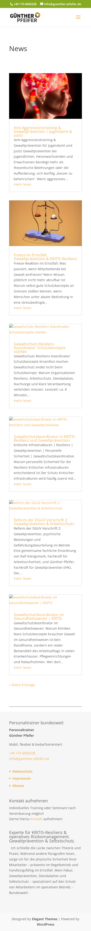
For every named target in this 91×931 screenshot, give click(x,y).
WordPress (45, 924)
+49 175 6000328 (22, 753)
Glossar (18, 785)
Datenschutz (22, 771)
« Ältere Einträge (22, 685)
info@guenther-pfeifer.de (29, 758)
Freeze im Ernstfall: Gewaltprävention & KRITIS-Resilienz (45, 256)
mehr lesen (23, 184)
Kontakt (36, 819)
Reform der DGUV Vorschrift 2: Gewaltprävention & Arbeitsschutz (44, 521)
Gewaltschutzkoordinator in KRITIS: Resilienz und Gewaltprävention (45, 438)
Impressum (21, 778)
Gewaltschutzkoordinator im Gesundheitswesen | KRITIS (39, 616)
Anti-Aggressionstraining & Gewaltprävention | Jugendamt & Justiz (43, 131)
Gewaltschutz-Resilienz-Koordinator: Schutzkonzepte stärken (40, 347)
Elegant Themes (44, 919)
